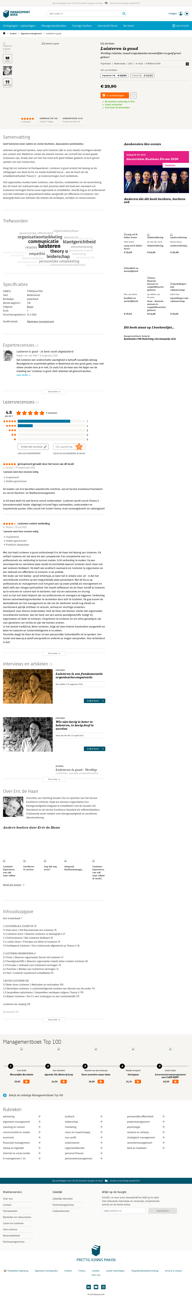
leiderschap (71, 1121)
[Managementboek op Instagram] (103, 1287)
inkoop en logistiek (13, 1148)
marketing (70, 1127)
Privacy (81, 1271)
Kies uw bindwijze (108, 70)
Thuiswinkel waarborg (18, 1271)
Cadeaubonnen (60, 1211)
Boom (30, 306)
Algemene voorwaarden (46, 1271)
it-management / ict (14, 1158)
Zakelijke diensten (62, 1198)
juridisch (69, 1116)
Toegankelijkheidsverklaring (144, 1271)
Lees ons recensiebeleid (29, 453)
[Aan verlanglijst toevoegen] (133, 95)
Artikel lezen (93, 700)
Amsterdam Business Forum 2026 (152, 159)
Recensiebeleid (11, 1235)
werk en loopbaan (137, 1148)
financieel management (16, 1142)
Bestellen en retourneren (17, 1217)
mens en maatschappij (77, 1132)
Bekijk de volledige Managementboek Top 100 (36, 1095)
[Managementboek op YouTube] (96, 1287)
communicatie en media (16, 1132)
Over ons (8, 1198)
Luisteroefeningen (179, 245)
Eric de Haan (107, 43)
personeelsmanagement (78, 1158)
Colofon (68, 1271)
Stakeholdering (155, 245)
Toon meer (52, 391)
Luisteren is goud (53, 33)
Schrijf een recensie (31, 446)
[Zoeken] (124, 14)
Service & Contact (173, 1271)
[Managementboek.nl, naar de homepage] (16, 17)
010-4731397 (182, 25)
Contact (7, 1204)
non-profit (70, 1137)
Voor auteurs (10, 1229)
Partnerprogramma (13, 1241)
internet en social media (16, 1153)
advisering (9, 1116)
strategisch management (141, 1137)
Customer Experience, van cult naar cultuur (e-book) (98, 872)
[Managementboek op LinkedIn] (88, 1287)
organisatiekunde (74, 1148)
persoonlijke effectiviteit (140, 1116)
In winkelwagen (115, 95)
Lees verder (22, 375)
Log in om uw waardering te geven (69, 453)
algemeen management (16, 1121)
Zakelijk (57, 1192)
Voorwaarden (10, 1211)
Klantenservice (12, 1192)
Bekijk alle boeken (12, 885)
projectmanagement (138, 1121)
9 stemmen (26, 122)
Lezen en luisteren (13, 1223)
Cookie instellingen (115, 1271)
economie (8, 1137)
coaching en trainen (14, 1127)
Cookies (95, 1271)
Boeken (13, 33)
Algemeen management (31, 33)
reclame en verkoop (138, 1132)
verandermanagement (139, 1142)
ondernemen (72, 1142)
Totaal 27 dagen (46, 121)
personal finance (74, 1153)
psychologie (133, 1127)
